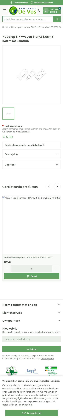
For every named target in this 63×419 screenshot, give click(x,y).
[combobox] (27, 19)
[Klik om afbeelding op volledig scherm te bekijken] (31, 75)
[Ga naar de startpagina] (22, 10)
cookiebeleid (26, 404)
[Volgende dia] (57, 186)
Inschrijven (31, 349)
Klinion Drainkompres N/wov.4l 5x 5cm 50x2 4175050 (28, 257)
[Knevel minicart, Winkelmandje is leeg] (46, 10)
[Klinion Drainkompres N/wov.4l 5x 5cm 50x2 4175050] (31, 225)
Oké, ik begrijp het (31, 412)
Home (5, 27)
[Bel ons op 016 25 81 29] (39, 10)
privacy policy (47, 358)
